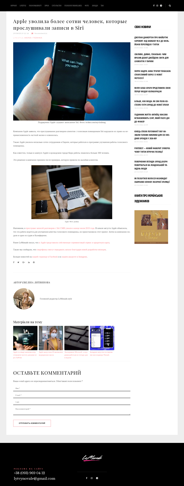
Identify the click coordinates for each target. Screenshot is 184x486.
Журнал (14, 5)
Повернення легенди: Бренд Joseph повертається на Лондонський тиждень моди (151, 165)
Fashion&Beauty (35, 5)
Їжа (102, 5)
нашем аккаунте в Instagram (74, 257)
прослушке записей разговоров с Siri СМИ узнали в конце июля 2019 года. (60, 228)
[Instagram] (157, 5)
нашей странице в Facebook (45, 257)
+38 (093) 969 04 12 (29, 473)
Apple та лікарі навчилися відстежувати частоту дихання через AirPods (25, 355)
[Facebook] (154, 5)
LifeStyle (23, 5)
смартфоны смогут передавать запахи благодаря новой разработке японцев (71, 249)
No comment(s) (40, 33)
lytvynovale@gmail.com (34, 478)
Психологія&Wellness (73, 5)
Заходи (95, 5)
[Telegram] (161, 5)
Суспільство (56, 5)
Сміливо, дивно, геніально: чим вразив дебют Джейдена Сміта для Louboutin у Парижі (151, 58)
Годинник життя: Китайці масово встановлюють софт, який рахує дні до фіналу (152, 118)
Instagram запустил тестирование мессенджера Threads (101, 353)
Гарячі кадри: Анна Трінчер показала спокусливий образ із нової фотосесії (152, 75)
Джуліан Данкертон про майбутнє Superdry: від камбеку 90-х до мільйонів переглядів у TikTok (151, 41)
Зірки (46, 5)
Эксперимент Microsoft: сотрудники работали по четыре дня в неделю (76, 355)
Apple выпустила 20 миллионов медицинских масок (51, 353)
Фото (87, 5)
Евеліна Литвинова (36, 282)
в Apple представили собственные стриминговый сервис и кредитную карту (74, 242)
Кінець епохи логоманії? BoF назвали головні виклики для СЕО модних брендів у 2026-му (152, 135)
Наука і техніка (33, 38)
